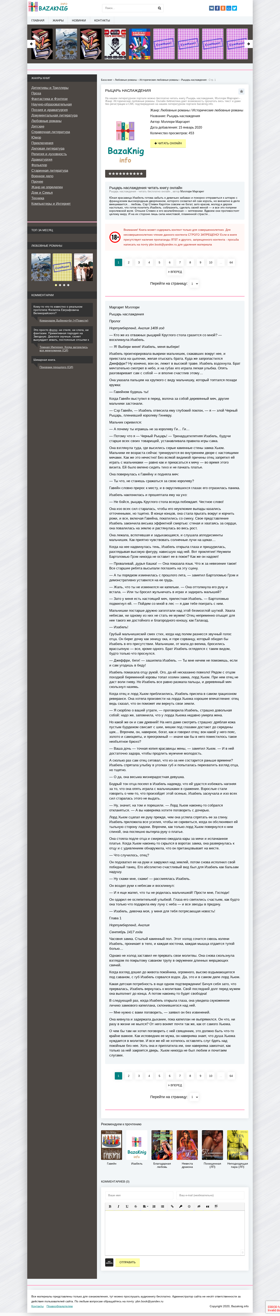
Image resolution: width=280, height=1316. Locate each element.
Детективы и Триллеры (49, 88)
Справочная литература (50, 132)
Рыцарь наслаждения (194, 79)
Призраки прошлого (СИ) (56, 367)
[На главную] (47, 8)
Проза (36, 93)
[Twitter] (234, 8)
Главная (37, 20)
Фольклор (39, 165)
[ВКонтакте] (211, 8)
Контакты (102, 20)
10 (210, 262)
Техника (37, 198)
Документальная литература (54, 115)
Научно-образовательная (51, 104)
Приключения (42, 143)
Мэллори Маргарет (175, 121)
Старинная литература (49, 170)
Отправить (128, 1262)
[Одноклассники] (223, 8)
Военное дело (42, 176)
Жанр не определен (47, 187)
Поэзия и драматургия (49, 110)
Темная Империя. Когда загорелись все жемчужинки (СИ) (64, 348)
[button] (110, 1206)
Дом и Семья (42, 193)
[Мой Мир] (228, 8)
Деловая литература (47, 148)
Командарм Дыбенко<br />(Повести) (64, 320)
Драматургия (41, 159)
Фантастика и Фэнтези (49, 99)
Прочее (37, 182)
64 (231, 262)
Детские (37, 126)
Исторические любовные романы (217, 110)
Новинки (79, 20)
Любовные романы (175, 110)
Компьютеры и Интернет (51, 204)
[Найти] (159, 8)
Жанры (58, 20)
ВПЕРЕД (176, 271)
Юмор (36, 137)
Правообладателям (60, 1306)
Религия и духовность (49, 154)
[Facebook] (217, 8)
